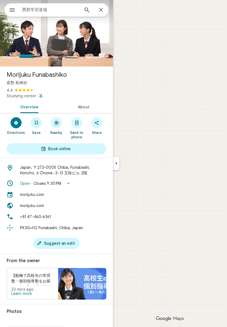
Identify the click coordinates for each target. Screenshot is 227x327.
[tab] (28, 106)
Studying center (21, 95)
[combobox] (50, 9)
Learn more (21, 293)
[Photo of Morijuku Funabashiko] (56, 33)
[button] (56, 183)
